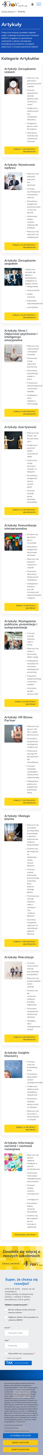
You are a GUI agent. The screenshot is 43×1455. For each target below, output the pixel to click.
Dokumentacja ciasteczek (13, 1425)
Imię (6, 1340)
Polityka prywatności (11, 1428)
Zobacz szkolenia (10, 1263)
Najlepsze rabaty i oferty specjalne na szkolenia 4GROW (23, 1318)
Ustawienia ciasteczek (20, 1436)
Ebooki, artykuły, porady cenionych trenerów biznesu (21, 1311)
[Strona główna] (14, 3)
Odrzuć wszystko (20, 1442)
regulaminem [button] (28, 1353)
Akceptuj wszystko (20, 1449)
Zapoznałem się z (21, 1353)
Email (7, 1328)
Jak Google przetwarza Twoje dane (16, 1431)
